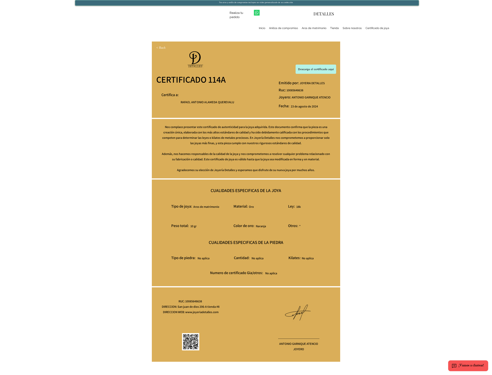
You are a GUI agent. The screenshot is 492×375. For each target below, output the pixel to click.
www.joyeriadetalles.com (202, 312)
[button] (316, 69)
